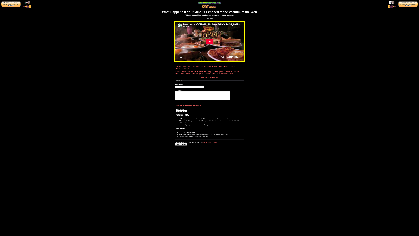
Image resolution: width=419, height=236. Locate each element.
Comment (179, 90)
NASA (188, 74)
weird (231, 74)
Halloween (228, 72)
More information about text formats (188, 106)
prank (201, 74)
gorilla (221, 72)
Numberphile (223, 66)
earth (201, 72)
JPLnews (207, 66)
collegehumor (186, 66)
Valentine (224, 74)
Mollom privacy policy (209, 142)
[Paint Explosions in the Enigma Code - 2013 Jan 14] (391, 3)
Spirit (213, 74)
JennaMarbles (198, 66)
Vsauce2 (178, 68)
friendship (207, 72)
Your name (179, 84)
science (207, 74)
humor (177, 74)
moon (183, 74)
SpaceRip (185, 68)
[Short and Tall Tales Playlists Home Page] (209, 7)
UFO (218, 74)
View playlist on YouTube (209, 77)
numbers (195, 74)
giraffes (215, 72)
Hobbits (236, 72)
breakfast (194, 72)
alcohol (177, 72)
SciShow (232, 66)
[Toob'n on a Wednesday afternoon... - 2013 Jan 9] (27, 3)
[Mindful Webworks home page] (209, 2)
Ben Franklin (185, 72)
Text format (180, 109)
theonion (178, 66)
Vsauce (214, 66)
